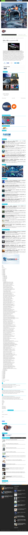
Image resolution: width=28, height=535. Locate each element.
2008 (3, 377)
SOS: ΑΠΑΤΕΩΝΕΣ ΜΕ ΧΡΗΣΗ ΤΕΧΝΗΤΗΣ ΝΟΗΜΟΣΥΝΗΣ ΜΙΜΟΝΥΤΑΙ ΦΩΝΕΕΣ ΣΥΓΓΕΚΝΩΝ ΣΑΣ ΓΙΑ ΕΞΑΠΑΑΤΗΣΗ (8, 492)
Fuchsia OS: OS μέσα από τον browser (7, 359)
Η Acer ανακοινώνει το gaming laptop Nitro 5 (8, 323)
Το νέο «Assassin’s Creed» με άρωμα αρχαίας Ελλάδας (9, 317)
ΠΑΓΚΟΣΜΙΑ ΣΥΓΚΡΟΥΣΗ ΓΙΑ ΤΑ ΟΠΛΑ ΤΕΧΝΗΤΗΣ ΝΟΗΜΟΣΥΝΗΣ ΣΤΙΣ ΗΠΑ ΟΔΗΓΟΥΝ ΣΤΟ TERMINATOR (15, 245)
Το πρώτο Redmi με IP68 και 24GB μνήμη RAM (7, 387)
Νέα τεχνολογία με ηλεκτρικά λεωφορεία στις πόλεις (8, 309)
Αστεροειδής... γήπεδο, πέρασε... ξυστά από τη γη (8, 316)
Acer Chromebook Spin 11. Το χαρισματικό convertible (9, 349)
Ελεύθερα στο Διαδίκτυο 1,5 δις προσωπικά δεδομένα (9, 357)
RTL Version (3, 267)
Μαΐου (4, 280)
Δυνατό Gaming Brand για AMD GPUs (7, 334)
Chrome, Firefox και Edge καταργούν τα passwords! (8, 336)
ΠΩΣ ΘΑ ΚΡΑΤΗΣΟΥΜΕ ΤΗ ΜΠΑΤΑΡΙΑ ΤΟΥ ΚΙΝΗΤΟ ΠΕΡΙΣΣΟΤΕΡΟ (10, 341)
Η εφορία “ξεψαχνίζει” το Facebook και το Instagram (8, 296)
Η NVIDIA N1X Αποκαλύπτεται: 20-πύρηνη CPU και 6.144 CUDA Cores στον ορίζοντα (11, 390)
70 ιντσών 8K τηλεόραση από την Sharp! (7, 286)
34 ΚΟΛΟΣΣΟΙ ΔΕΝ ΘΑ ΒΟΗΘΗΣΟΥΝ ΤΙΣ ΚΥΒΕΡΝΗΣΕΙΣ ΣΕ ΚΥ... (10, 311)
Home (2, 265)
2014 (3, 373)
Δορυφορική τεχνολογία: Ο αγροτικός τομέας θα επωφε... (9, 358)
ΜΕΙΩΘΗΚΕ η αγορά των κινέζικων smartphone (8, 283)
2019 (3, 274)
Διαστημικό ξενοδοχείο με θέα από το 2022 (7, 347)
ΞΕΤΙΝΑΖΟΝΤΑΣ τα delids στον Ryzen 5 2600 (8, 282)
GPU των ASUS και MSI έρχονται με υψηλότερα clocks (21, 494)
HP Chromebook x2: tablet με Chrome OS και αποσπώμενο (9, 338)
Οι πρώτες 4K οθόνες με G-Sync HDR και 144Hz (8, 329)
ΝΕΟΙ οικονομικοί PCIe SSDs (6, 339)
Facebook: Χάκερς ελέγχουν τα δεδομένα (7, 351)
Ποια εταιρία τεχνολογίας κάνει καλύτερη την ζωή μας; (9, 288)
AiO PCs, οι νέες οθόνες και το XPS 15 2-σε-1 (8, 284)
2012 (3, 374)
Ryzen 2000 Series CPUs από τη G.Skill (7, 297)
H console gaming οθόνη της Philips (7, 291)
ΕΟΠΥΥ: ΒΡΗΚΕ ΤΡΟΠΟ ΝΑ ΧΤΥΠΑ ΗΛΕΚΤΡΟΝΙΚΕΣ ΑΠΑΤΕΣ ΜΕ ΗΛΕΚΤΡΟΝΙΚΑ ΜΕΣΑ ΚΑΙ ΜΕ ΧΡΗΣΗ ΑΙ (15, 199)
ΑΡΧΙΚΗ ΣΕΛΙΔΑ (4, 408)
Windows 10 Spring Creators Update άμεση (7, 293)
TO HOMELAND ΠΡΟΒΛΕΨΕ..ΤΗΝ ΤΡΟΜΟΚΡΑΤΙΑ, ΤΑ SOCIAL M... (10, 344)
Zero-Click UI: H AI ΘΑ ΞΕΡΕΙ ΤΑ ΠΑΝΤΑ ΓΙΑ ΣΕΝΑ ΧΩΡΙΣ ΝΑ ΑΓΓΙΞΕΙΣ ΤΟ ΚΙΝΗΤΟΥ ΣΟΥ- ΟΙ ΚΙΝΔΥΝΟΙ (15, 185)
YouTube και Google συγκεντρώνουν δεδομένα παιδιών (9, 354)
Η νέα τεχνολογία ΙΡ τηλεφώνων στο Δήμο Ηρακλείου (9, 342)
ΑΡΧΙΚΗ (3, 400)
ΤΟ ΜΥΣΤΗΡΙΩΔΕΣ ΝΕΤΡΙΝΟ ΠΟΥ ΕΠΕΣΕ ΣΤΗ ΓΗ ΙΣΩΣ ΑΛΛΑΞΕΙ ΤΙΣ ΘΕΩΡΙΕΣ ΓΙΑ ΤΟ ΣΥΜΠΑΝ (15, 250)
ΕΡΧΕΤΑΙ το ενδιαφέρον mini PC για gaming (8, 356)
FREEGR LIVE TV (4, 406)
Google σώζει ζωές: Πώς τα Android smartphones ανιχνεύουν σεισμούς (9, 393)
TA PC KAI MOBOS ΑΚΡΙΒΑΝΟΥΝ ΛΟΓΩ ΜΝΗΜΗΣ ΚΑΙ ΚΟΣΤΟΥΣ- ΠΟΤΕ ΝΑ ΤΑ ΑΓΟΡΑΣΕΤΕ (15, 206)
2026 (3, 269)
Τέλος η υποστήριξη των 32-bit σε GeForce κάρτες (8, 340)
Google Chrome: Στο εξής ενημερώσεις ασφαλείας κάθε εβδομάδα (9, 384)
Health (2, 404)
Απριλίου (4, 281)
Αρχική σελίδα (3, 381)
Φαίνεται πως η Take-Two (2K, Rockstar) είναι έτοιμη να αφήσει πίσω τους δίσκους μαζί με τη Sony (12, 399)
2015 (3, 372)
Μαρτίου (4, 369)
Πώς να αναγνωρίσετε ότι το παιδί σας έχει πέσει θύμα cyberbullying (21, 509)
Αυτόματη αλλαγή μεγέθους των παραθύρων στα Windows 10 (9, 326)
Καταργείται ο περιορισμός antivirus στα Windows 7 (8, 331)
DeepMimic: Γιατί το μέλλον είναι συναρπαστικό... (8, 330)
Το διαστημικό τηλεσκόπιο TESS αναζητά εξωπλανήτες (9, 328)
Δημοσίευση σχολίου (6, 95)
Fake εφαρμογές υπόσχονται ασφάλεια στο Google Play (9, 312)
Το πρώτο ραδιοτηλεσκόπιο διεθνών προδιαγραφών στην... (9, 324)
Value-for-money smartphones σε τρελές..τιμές (8, 287)
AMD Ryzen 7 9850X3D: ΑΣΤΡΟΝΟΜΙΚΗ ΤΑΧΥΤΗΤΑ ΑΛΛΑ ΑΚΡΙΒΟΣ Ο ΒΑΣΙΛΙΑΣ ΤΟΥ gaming (15, 160)
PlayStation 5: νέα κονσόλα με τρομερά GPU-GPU (8, 355)
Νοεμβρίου (4, 276)
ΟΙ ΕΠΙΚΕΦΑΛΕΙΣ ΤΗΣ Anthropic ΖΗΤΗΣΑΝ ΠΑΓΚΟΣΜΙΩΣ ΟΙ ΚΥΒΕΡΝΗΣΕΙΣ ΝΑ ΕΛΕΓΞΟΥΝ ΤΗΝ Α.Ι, (15, 195)
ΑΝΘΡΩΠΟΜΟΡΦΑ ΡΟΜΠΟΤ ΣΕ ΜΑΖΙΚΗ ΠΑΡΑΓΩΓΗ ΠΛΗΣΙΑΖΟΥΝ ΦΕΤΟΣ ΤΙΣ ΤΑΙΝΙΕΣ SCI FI (15, 236)
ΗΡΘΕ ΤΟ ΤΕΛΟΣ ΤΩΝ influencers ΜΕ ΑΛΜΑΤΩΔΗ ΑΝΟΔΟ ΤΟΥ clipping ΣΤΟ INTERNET (8, 488)
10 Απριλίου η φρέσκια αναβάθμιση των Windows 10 (8, 360)
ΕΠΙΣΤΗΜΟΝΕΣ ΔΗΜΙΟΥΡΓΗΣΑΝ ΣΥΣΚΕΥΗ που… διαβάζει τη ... (10, 368)
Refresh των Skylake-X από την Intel (7, 319)
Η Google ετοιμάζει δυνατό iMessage (7, 299)
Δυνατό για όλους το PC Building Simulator (7, 353)
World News (3, 401)
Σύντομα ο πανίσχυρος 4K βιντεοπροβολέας (7, 298)
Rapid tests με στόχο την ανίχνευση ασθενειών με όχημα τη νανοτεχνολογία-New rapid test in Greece (21, 505)
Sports (2, 403)
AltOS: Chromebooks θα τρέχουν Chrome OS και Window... (9, 295)
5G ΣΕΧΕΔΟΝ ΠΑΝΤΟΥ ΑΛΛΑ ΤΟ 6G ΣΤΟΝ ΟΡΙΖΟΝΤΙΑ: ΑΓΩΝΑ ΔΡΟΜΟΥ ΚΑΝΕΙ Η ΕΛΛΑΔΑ (8, 496)
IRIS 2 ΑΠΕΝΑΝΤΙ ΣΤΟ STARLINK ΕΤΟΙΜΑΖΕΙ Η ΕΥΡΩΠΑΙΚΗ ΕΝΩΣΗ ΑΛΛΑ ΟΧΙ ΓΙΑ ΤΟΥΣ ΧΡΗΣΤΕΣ (15, 232)
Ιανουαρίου (4, 370)
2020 (3, 273)
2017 (3, 371)
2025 (3, 270)
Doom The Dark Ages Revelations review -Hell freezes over (8, 396)
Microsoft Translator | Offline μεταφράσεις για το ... (8, 302)
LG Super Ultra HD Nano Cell (6, 327)
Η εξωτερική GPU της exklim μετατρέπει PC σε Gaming (9, 301)
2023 (3, 271)
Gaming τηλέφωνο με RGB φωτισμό (7, 308)
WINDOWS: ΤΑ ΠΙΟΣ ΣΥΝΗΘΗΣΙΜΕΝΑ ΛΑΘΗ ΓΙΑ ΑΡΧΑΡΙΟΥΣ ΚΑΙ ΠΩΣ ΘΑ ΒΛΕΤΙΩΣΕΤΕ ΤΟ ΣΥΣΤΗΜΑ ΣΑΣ (15, 181)
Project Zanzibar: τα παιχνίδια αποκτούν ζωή (8, 321)
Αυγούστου (4, 278)
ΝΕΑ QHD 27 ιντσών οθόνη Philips (6, 346)
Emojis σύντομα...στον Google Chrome (7, 352)
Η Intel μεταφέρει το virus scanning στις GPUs (8, 310)
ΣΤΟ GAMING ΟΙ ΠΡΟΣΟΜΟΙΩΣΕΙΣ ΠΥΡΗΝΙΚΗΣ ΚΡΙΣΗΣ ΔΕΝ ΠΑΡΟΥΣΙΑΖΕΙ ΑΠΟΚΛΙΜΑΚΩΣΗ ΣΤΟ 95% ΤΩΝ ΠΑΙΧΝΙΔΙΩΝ (15, 155)
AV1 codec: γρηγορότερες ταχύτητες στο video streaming (9, 325)
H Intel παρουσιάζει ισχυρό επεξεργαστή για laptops (8, 345)
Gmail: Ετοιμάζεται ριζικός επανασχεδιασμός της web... (9, 343)
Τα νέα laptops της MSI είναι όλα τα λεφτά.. (7, 364)
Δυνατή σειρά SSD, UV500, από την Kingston (8, 300)
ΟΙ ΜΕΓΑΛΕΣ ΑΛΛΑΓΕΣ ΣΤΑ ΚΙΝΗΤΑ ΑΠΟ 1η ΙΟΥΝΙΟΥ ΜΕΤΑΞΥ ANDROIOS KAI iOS (21, 520)
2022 (3, 272)
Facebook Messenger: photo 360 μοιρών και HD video (9, 362)
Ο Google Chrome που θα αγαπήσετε (7, 314)
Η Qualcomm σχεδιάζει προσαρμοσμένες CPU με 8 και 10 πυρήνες (9, 386)
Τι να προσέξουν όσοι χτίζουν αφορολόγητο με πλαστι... (9, 289)
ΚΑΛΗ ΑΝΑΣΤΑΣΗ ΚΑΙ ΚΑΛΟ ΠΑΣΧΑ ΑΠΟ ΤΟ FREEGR (9, 366)
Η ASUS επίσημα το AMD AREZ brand (7, 306)
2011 (3, 375)
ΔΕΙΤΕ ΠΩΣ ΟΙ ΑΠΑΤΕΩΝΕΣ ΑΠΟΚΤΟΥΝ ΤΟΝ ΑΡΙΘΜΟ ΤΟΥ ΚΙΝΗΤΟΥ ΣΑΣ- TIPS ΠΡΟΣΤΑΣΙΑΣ (21, 516)
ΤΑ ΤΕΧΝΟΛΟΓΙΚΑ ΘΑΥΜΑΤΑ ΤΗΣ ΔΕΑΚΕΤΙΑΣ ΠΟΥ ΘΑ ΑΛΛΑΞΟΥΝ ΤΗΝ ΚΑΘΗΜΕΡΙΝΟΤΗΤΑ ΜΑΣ (21, 524)
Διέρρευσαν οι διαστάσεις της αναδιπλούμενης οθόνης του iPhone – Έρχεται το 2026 (11, 392)
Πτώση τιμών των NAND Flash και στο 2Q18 (8, 313)
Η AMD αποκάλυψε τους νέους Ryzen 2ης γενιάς (8, 315)
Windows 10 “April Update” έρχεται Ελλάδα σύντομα (8, 285)
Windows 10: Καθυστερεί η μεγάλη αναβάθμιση (8, 304)
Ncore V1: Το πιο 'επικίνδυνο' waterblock (7, 332)
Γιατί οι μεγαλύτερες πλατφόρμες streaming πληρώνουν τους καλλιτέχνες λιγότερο (10, 398)
